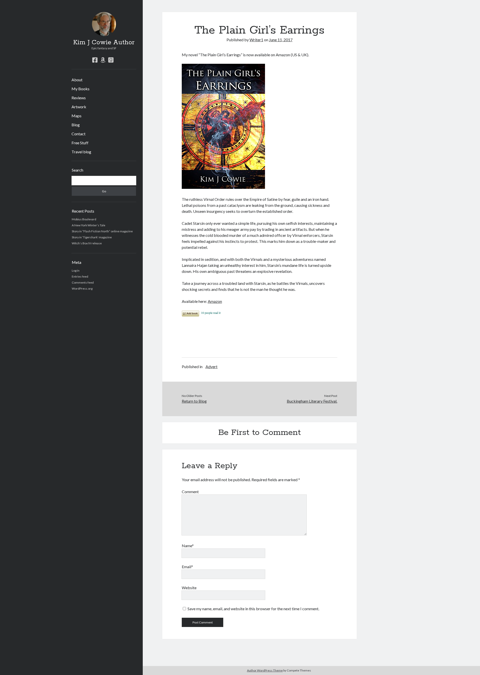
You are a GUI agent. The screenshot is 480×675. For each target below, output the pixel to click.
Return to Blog (194, 401)
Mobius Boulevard (84, 219)
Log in (76, 270)
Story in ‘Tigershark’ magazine (92, 237)
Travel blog (81, 151)
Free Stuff (80, 142)
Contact (79, 133)
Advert (212, 366)
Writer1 (256, 39)
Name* (188, 545)
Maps (77, 115)
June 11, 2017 (280, 39)
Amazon (215, 301)
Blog (76, 124)
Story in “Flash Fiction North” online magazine (102, 231)
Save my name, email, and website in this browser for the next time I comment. (253, 608)
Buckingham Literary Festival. (312, 401)
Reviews (79, 97)
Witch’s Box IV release (87, 243)
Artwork (79, 106)
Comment (190, 491)
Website (189, 587)
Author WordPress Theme (265, 670)
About (77, 79)
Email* (187, 566)
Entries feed (80, 276)
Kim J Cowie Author (103, 43)
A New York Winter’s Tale (88, 225)
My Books (81, 88)
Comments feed (83, 282)
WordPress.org (82, 288)
